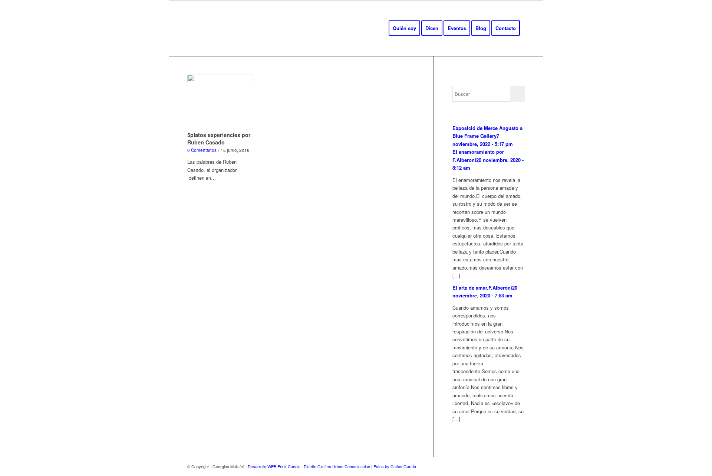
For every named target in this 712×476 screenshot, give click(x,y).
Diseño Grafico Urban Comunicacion (337, 466)
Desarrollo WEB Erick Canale (274, 466)
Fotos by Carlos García (394, 466)
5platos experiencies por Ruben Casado (219, 138)
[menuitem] (404, 28)
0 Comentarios (202, 150)
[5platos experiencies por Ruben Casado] (220, 102)
